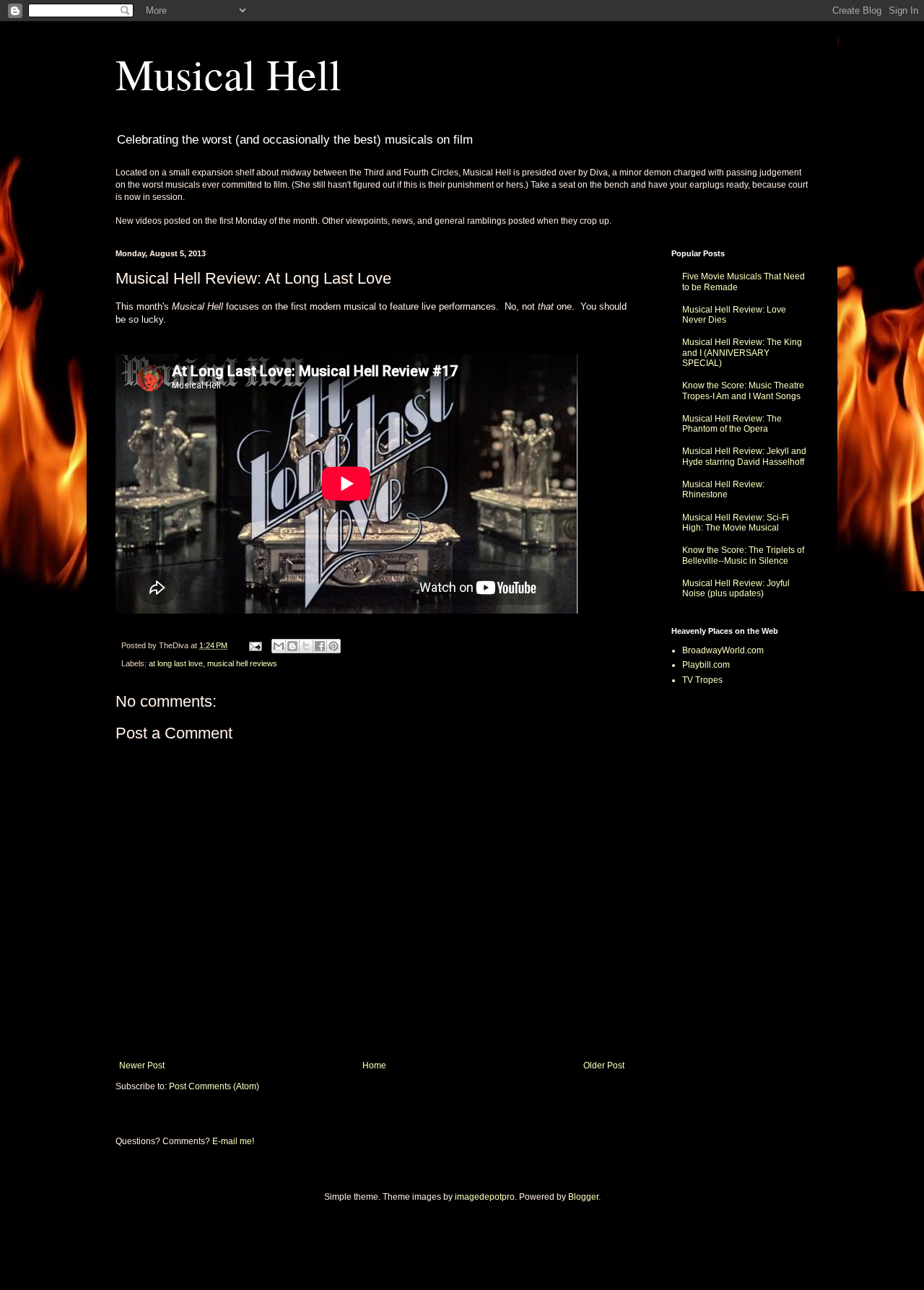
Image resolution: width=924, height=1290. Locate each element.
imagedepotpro (485, 1197)
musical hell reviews (242, 663)
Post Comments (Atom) (214, 1086)
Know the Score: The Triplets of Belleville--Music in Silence (743, 555)
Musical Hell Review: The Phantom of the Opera (732, 424)
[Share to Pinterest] (333, 646)
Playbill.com (706, 665)
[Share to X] (306, 646)
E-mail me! (233, 1141)
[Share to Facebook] (320, 646)
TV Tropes (702, 680)
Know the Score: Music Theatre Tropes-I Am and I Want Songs (743, 390)
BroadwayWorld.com (723, 650)
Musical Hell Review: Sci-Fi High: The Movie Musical (735, 523)
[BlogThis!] (292, 646)
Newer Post (142, 1065)
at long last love (176, 663)
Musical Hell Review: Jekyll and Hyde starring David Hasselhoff (744, 456)
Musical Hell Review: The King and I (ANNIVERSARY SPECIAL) (742, 352)
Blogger (583, 1197)
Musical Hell (228, 74)
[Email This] (278, 646)
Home (374, 1065)
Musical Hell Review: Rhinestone (723, 489)
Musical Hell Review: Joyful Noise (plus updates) (736, 588)
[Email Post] (254, 645)
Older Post (603, 1065)
